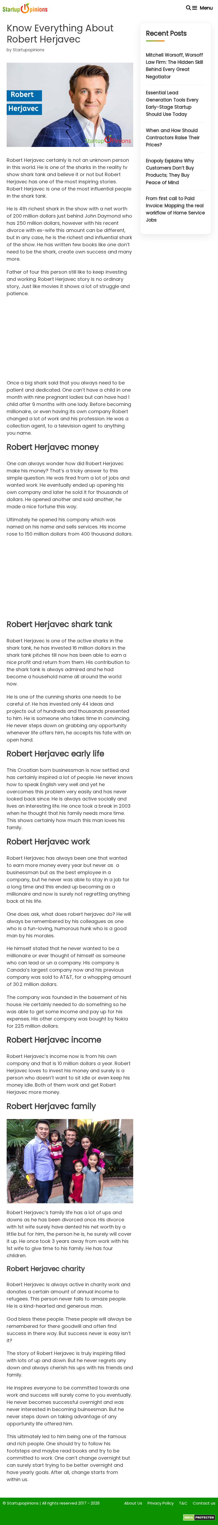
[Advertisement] (70, 340)
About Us (133, 1503)
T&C (183, 1503)
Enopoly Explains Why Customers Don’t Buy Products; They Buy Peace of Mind (170, 172)
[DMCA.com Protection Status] (199, 1519)
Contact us (204, 1503)
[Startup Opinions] (25, 8)
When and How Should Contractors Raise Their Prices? (173, 137)
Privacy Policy (161, 1503)
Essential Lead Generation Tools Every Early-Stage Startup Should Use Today (172, 104)
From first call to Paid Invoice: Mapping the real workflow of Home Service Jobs (175, 209)
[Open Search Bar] (189, 8)
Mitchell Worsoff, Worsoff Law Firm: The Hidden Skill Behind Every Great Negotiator (174, 66)
